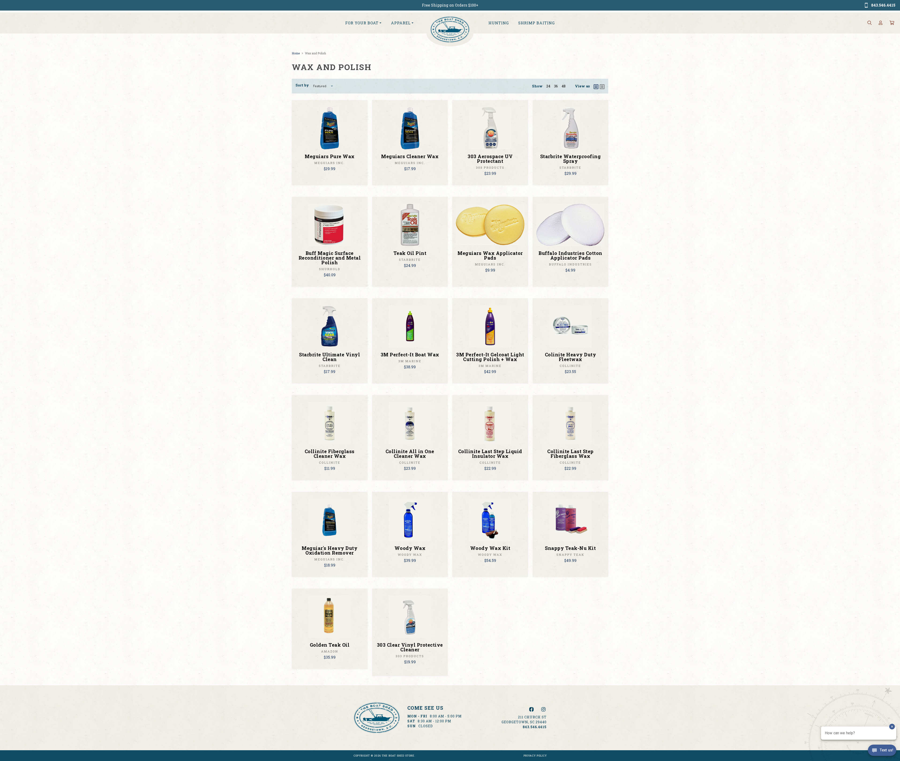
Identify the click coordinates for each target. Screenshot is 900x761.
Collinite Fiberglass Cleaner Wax (330, 453)
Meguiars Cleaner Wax (410, 156)
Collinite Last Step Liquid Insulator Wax (490, 453)
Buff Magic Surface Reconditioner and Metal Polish (330, 257)
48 (564, 86)
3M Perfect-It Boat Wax (410, 354)
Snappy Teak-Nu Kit (570, 548)
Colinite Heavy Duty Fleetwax (570, 356)
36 (556, 86)
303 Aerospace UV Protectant (490, 158)
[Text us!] (882, 751)
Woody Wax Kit (490, 548)
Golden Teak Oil (330, 645)
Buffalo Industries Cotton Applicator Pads (570, 255)
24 (548, 86)
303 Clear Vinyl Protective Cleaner (410, 647)
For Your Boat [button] (362, 22)
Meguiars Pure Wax (330, 156)
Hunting (498, 22)
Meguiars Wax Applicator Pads (490, 255)
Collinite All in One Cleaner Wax (410, 453)
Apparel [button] (401, 22)
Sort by (302, 85)
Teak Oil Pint (410, 253)
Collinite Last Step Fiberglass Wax (570, 453)
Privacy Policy (535, 755)
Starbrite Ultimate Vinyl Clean (329, 356)
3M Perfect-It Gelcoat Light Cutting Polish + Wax (490, 356)
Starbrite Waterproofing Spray (570, 158)
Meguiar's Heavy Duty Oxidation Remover (329, 550)
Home (296, 53)
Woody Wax (410, 548)
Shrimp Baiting (536, 22)
